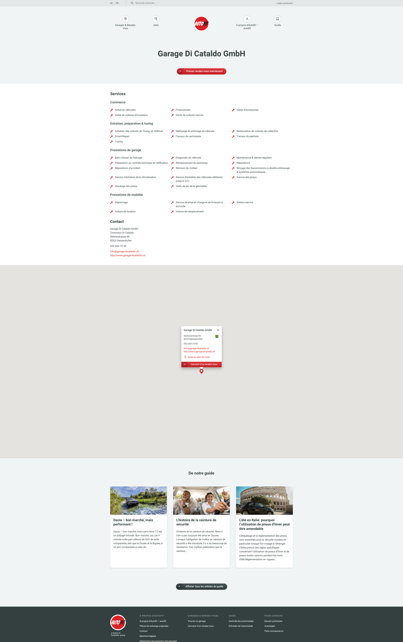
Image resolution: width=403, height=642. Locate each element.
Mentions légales (148, 636)
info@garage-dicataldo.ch (124, 251)
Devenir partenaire (273, 621)
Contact (144, 631)
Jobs (156, 25)
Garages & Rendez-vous (125, 27)
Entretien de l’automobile (241, 626)
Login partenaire (285, 3)
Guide (277, 25)
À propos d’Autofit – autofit (247, 27)
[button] (201, 371)
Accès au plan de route (199, 357)
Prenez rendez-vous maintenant (204, 71)
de (111, 3)
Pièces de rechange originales (154, 626)
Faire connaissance (273, 631)
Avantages (269, 626)
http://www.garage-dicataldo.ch (127, 255)
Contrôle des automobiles (241, 621)
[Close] (218, 330)
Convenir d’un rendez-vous (204, 364)
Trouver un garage (197, 621)
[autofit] (201, 23)
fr (117, 3)
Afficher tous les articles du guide (204, 586)
